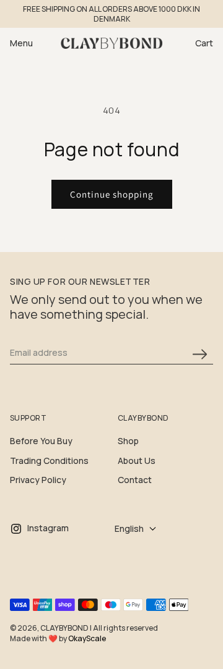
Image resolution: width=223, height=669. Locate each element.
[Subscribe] (199, 354)
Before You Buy (41, 441)
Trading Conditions (49, 460)
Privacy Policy (38, 480)
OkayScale (87, 638)
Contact (135, 480)
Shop (128, 441)
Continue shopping (112, 194)
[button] (33, 43)
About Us (136, 460)
